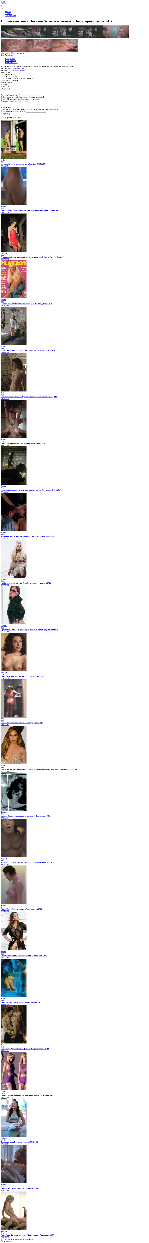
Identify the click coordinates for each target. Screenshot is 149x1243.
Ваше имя (4, 101)
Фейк (5, 84)
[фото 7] (39, 51)
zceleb (3, 2)
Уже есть (6, 87)
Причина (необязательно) (10, 95)
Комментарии (24, 97)
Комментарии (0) (11, 63)
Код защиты (20, 111)
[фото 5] (116, 38)
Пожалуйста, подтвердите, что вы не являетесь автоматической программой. (29, 109)
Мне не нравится (17, 53)
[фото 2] (39, 38)
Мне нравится (6, 53)
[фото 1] (14, 38)
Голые (21, 68)
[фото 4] (90, 38)
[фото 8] (65, 51)
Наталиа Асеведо (18, 70)
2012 (11, 68)
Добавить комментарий (9, 97)
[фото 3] (65, 38)
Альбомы (8, 14)
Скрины (16, 68)
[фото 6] (14, 51)
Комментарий (6, 107)
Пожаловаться (10, 61)
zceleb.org (14, 1239)
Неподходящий (9, 82)
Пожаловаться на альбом (10, 80)
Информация (10, 59)
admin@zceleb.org (26, 1239)
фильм (7, 68)
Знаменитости (10, 16)
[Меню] (2, 8)
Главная (8, 12)
